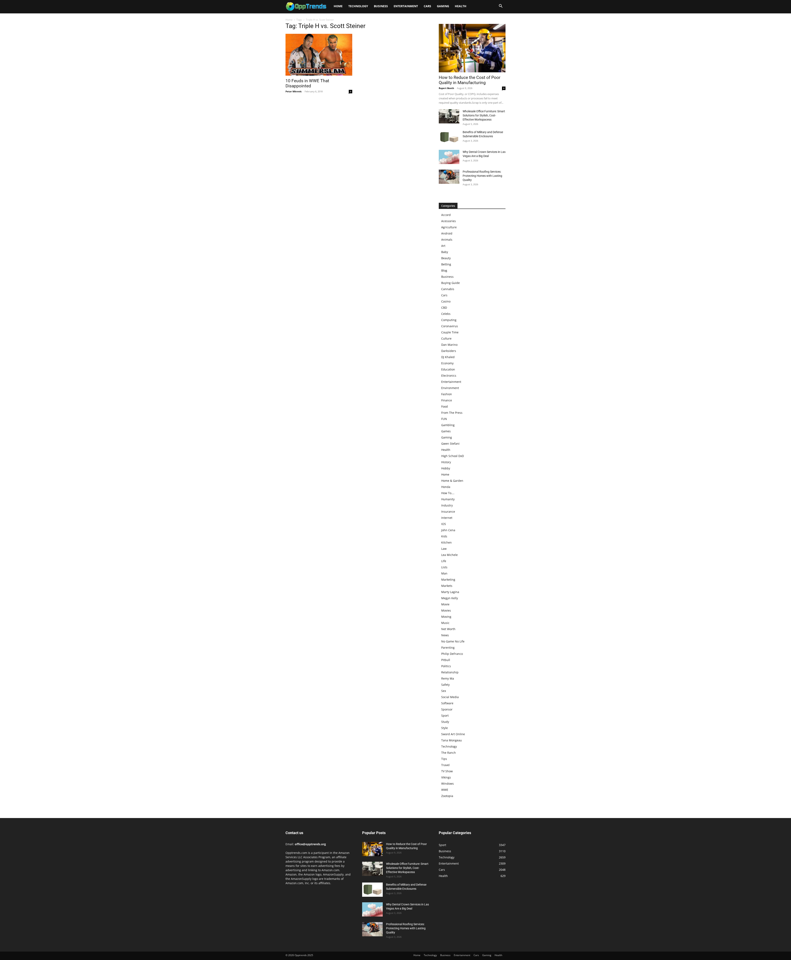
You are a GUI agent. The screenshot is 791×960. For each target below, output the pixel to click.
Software (447, 703)
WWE (444, 790)
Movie (445, 604)
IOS (443, 524)
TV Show (447, 771)
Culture (446, 338)
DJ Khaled (448, 357)
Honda (445, 487)
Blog (444, 270)
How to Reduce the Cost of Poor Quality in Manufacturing (469, 80)
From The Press (451, 413)
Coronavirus (449, 326)
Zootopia (447, 796)
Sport (445, 715)
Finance (446, 400)
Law (444, 549)
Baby (444, 252)
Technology (358, 6)
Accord (446, 215)
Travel (445, 765)
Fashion (446, 394)
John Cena (448, 530)
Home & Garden (452, 481)
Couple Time (450, 332)
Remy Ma (447, 678)
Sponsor (447, 709)
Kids (444, 536)
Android (446, 233)
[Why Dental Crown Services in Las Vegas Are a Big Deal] (449, 157)
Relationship (450, 672)
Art (443, 246)
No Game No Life (453, 641)
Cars (427, 6)
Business (381, 6)
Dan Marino (449, 345)
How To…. (447, 493)
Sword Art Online (453, 734)
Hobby (445, 468)
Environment (450, 388)
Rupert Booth (446, 88)
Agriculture (449, 227)
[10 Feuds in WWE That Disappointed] (319, 55)
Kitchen (446, 542)
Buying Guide (450, 283)
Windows (447, 783)
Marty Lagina (450, 592)
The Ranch (448, 753)
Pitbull (445, 660)
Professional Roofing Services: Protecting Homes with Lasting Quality (482, 176)
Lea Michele (449, 555)
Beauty (446, 258)
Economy (447, 363)
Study (445, 722)
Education (448, 369)
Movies (446, 610)
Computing (448, 320)
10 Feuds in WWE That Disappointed (307, 83)
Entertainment (406, 6)
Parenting (448, 647)
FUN (444, 419)
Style (444, 728)
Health (460, 6)
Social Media (450, 697)
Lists (444, 567)
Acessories (448, 221)
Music (445, 623)
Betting (446, 264)
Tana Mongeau (451, 740)
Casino (445, 301)
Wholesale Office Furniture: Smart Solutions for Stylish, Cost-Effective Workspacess (484, 115)
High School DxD (452, 456)
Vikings (446, 777)
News (445, 635)
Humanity (448, 499)
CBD (444, 307)
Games (446, 431)
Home (338, 6)
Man (444, 573)
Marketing (448, 579)
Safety (445, 685)
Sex (443, 691)
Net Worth (448, 629)
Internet (446, 518)
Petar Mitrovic (294, 91)
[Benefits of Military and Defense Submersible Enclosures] (449, 137)
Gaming (443, 6)
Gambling (448, 425)
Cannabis (447, 289)
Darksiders (448, 351)
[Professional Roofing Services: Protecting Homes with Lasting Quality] (449, 177)
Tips (444, 759)
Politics (446, 666)
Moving (446, 617)
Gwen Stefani (450, 443)
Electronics (448, 375)
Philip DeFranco (452, 654)
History (446, 462)
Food (444, 406)
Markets (446, 586)
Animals (446, 239)
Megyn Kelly (449, 598)
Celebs (445, 314)
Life (443, 561)
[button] (500, 6)
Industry (447, 505)
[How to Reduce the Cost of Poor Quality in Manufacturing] (472, 48)
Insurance (448, 511)
